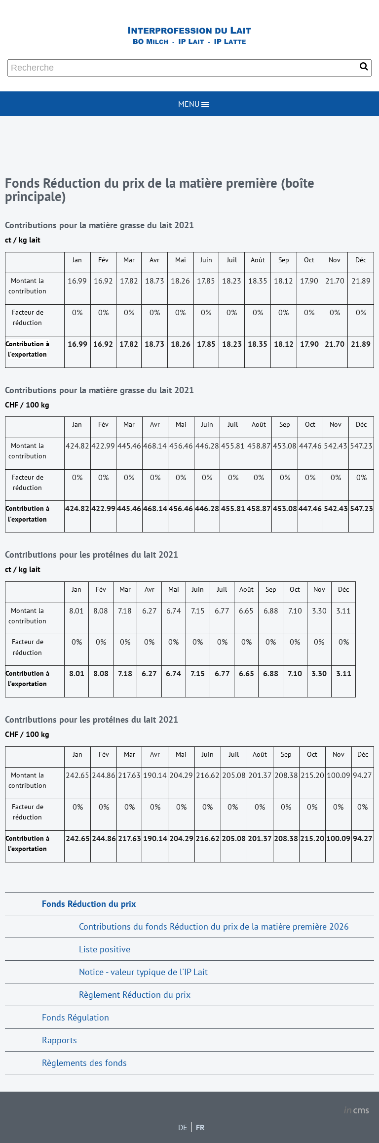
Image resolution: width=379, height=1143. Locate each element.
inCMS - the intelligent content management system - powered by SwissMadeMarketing (356, 1111)
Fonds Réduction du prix (89, 903)
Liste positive (104, 949)
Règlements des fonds (84, 1062)
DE (183, 1127)
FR (200, 1127)
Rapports (59, 1040)
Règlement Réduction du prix (134, 994)
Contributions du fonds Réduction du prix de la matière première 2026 (214, 926)
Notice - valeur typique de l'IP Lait (143, 972)
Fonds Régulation (75, 1017)
